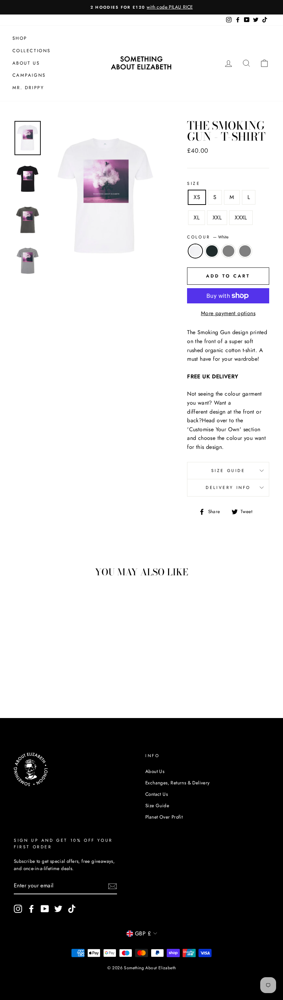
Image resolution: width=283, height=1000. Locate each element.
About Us (26, 63)
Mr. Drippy (28, 87)
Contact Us (156, 794)
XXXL (241, 217)
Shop (19, 38)
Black (212, 251)
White (195, 251)
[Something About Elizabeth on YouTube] (45, 909)
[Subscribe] (112, 885)
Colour (207, 237)
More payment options (228, 313)
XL (196, 217)
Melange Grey (245, 251)
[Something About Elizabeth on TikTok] (72, 909)
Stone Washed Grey (228, 251)
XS (197, 197)
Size (193, 183)
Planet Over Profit (164, 816)
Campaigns (29, 75)
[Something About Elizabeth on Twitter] (58, 909)
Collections (31, 50)
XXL (217, 217)
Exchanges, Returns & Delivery (177, 782)
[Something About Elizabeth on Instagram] (18, 909)
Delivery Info (228, 487)
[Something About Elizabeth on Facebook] (31, 909)
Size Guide (228, 471)
